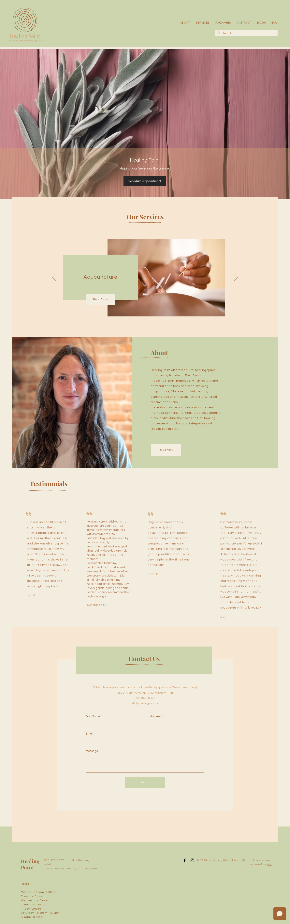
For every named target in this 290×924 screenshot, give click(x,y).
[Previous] (54, 277)
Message (92, 751)
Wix (269, 864)
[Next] (236, 277)
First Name (93, 716)
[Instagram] (192, 860)
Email (89, 733)
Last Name (153, 716)
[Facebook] (184, 860)
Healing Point (30, 864)
